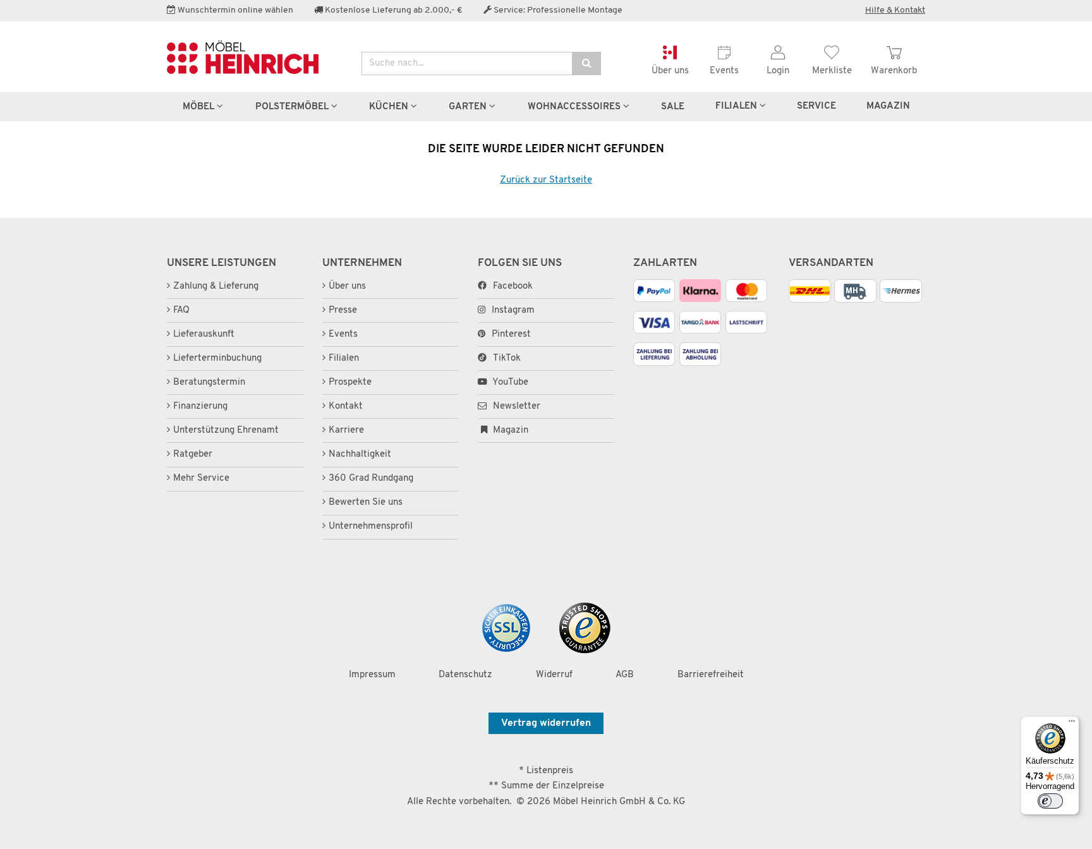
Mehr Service (201, 478)
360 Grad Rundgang (371, 478)
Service (816, 106)
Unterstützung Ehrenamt (226, 430)
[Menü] (1071, 724)
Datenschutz (465, 675)
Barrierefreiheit (710, 675)
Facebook (513, 286)
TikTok (507, 358)
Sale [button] (672, 107)
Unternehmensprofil (371, 526)
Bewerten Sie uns (366, 502)
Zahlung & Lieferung (215, 286)
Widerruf (554, 675)
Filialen (737, 106)
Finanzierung (200, 406)
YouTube (509, 382)
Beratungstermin (209, 382)
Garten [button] (469, 107)
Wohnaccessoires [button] (575, 107)
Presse (343, 310)
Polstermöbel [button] (293, 107)
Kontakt (346, 406)
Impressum (372, 675)
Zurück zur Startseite (546, 180)
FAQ (181, 310)
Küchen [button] (390, 107)
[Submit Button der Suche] (586, 63)
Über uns (347, 286)
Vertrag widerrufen (546, 723)
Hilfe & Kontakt (895, 10)
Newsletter (515, 406)
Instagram (513, 310)
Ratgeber (192, 454)
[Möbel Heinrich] (255, 57)
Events (343, 334)
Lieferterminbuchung (217, 358)
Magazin (509, 430)
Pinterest (511, 334)
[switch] (1050, 801)
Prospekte (350, 382)
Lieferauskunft (203, 334)
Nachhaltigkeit (360, 454)
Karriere (346, 430)
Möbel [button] (200, 107)
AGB (625, 675)
